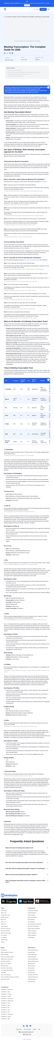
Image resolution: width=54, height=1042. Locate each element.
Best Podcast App (4, 965)
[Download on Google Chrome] (43, 901)
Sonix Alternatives (31, 970)
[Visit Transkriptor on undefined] (24, 1026)
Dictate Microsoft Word (5, 961)
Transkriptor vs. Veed (5, 1018)
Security (2, 941)
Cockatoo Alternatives (32, 954)
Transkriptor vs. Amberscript (7, 989)
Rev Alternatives (31, 968)
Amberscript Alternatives (33, 950)
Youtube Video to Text (5, 915)
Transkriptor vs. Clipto (5, 991)
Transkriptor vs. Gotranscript (7, 998)
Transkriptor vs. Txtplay (6, 1016)
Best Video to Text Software (6, 968)
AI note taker (43, 181)
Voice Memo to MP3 (5, 979)
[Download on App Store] (26, 901)
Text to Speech (4, 935)
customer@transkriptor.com (27, 1032)
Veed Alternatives (31, 981)
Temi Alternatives (31, 972)
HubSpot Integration (32, 912)
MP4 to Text (3, 921)
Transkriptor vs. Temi (5, 1011)
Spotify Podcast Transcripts (6, 959)
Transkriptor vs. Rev (5, 1007)
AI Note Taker (4, 910)
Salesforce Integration (32, 917)
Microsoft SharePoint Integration (34, 924)
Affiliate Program (4, 939)
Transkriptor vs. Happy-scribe (7, 1000)
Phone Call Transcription (6, 933)
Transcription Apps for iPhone (7, 970)
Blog (39, 1029)
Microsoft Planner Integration (34, 928)
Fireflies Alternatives (32, 956)
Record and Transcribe (5, 928)
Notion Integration (31, 915)
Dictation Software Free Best (7, 952)
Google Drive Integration (33, 910)
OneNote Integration (32, 930)
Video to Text (3, 912)
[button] (36, 9)
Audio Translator (4, 926)
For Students (3, 937)
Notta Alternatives (31, 963)
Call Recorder (4, 950)
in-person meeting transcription (32, 259)
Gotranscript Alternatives (33, 959)
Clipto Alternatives (31, 952)
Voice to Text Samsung (5, 974)
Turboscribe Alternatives (33, 976)
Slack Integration (31, 919)
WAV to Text (3, 924)
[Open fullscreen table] (48, 87)
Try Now (27, 5)
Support (34, 1029)
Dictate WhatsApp (4, 954)
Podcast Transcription (5, 930)
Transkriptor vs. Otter (5, 1005)
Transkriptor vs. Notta (5, 1003)
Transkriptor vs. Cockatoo (6, 994)
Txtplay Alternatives (32, 979)
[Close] (52, 3)
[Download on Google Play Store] (9, 901)
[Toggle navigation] (48, 9)
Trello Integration (31, 937)
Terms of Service (27, 1029)
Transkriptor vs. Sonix (5, 1009)
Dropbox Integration (32, 935)
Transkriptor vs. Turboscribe (7, 1014)
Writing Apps (3, 972)
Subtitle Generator (5, 917)
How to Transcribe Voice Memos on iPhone (10, 976)
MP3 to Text (3, 919)
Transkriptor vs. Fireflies (6, 996)
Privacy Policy (19, 1029)
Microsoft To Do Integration (33, 926)
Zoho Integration (31, 921)
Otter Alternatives (31, 965)
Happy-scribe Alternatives (33, 961)
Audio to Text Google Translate (7, 956)
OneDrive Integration (32, 933)
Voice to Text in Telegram (6, 963)
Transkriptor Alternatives (33, 974)
